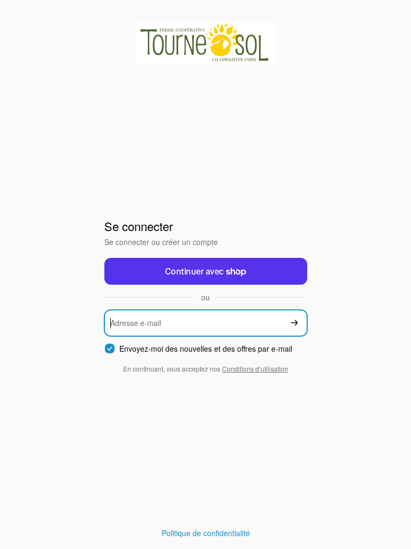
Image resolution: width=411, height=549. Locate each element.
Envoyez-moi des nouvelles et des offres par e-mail (205, 349)
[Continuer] (294, 323)
